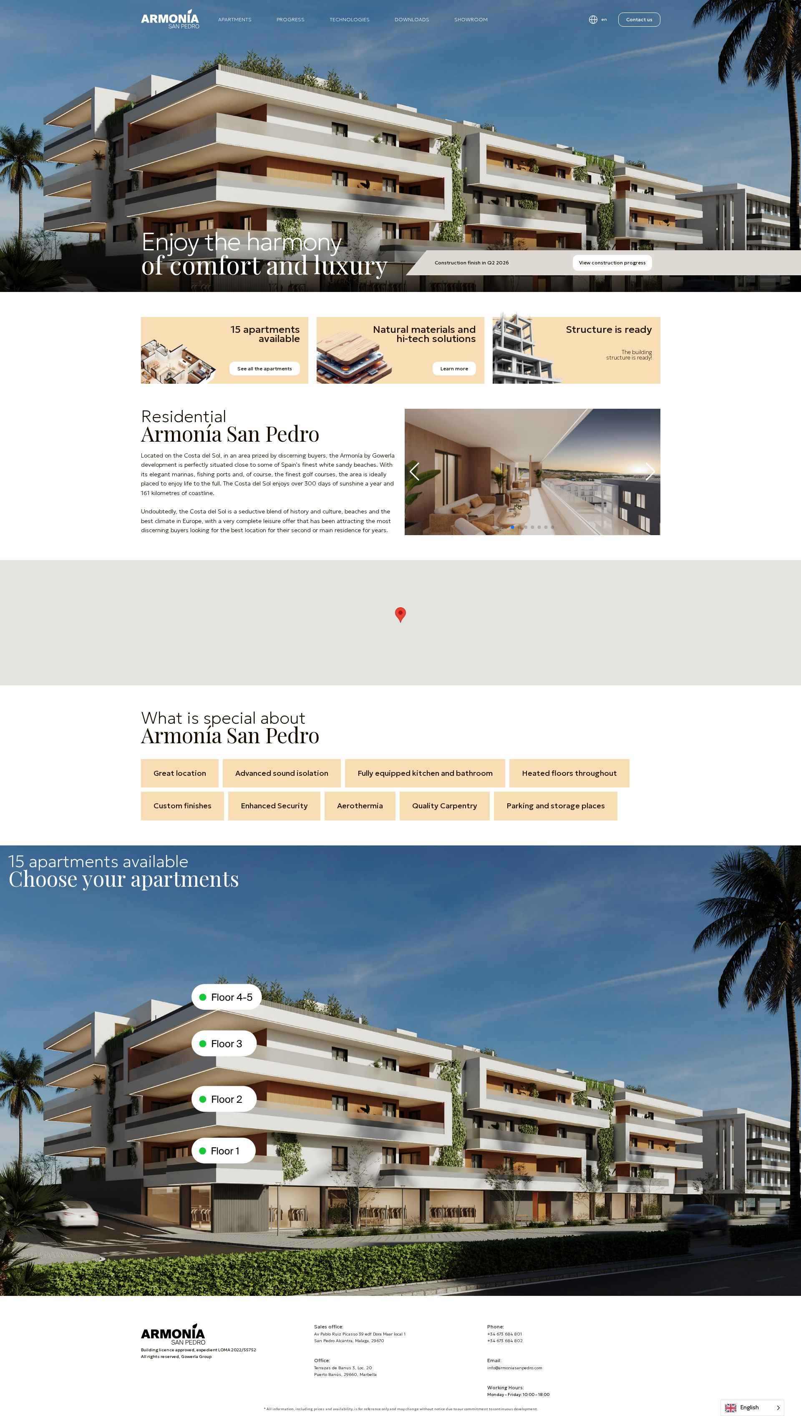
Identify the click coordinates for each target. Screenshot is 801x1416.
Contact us (639, 19)
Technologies (350, 19)
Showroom (471, 19)
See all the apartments (264, 368)
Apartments (235, 19)
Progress (291, 19)
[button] (512, 527)
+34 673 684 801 (504, 1334)
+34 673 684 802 (505, 1340)
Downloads (412, 19)
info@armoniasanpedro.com (514, 1368)
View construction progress (612, 262)
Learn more (454, 368)
